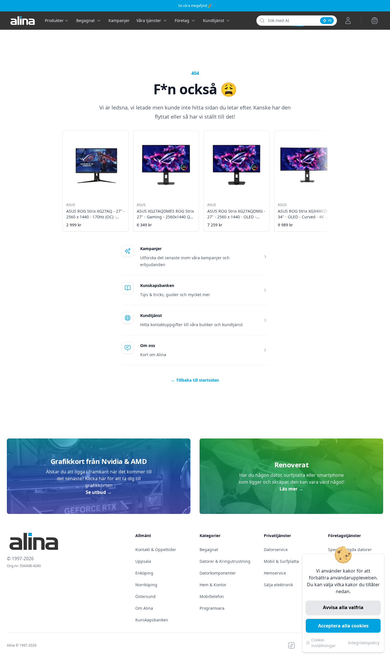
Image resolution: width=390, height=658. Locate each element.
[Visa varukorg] (374, 20)
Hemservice (275, 573)
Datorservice (276, 549)
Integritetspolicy (363, 642)
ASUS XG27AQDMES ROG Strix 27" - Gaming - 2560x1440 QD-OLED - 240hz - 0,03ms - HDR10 (165, 219)
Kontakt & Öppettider (155, 549)
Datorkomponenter (218, 573)
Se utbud (99, 492)
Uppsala (143, 561)
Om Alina (144, 608)
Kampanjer (119, 20)
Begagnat (209, 549)
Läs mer (291, 489)
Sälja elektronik (278, 584)
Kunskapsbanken (157, 285)
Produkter (54, 20)
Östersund (145, 596)
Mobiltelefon (212, 596)
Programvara (212, 608)
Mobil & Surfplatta (281, 561)
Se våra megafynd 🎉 (195, 5)
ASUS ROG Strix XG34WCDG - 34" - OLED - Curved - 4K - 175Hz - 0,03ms (305, 216)
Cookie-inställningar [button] (323, 642)
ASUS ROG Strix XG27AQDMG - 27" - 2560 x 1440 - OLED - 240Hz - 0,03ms (236, 216)
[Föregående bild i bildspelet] (63, 177)
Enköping (144, 573)
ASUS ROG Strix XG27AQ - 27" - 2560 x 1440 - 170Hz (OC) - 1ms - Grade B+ (95, 216)
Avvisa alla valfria (343, 607)
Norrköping (146, 584)
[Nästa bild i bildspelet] (327, 177)
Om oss (147, 345)
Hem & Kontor (213, 584)
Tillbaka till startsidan (195, 380)
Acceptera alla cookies (343, 626)
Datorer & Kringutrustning (225, 561)
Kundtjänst (151, 315)
